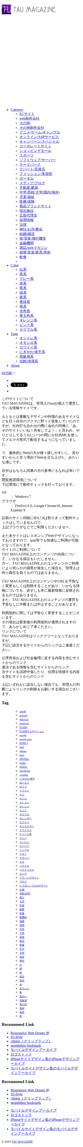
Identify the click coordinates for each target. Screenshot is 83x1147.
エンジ (23, 798)
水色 (21, 953)
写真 (21, 905)
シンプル (24, 850)
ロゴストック (21, 1054)
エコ (21, 794)
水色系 (24, 311)
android (23, 715)
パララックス (26, 870)
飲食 (23, 257)
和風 (21, 913)
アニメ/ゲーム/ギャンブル (39, 132)
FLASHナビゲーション (31, 731)
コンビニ (24, 842)
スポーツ (26, 155)
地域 (21, 925)
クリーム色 (25, 834)
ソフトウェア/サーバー (37, 160)
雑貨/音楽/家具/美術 (34, 252)
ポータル (26, 178)
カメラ (23, 810)
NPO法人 (24, 759)
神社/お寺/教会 (30, 229)
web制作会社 (29, 118)
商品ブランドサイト (35, 206)
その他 (24, 123)
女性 (21, 929)
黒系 (23, 274)
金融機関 (26, 243)
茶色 (21, 980)
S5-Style (17, 1037)
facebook (24, 723)
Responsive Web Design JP (30, 1033)
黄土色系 (26, 315)
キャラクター (26, 826)
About (15, 365)
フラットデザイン (29, 878)
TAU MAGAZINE (22, 1141)
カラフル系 (28, 329)
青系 (23, 288)
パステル (24, 866)
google (23, 735)
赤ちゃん (24, 988)
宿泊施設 (26, 211)
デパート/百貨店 (32, 169)
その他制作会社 (31, 127)
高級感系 (26, 356)
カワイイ (24, 822)
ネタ (21, 862)
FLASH (23, 727)
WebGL (23, 767)
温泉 (21, 957)
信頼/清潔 (24, 893)
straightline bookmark (26, 1045)
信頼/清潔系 (28, 361)
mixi (21, 755)
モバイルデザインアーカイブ (34, 1050)
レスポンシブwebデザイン (33, 885)
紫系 (23, 297)
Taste (14, 334)
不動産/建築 (28, 188)
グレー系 (26, 279)
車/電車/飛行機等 (32, 238)
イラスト (24, 791)
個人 (21, 897)
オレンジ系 (28, 320)
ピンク (23, 874)
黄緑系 (24, 302)
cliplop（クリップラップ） (31, 1041)
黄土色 (23, 1004)
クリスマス (25, 830)
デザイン (24, 858)
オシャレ (24, 802)
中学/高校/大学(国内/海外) (39, 192)
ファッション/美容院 (35, 174)
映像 (21, 945)
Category (17, 109)
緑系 (23, 292)
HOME (7, 373)
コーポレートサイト (35, 146)
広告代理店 (28, 215)
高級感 (23, 1000)
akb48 (22, 711)
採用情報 (26, 220)
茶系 (23, 306)
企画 (21, 889)
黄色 (21, 1012)
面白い (23, 996)
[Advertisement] (41, 62)
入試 (21, 901)
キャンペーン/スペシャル (39, 141)
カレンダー (25, 818)
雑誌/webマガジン (33, 248)
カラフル (24, 814)
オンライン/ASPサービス (39, 137)
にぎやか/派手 (27, 779)
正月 (21, 949)
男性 (21, 961)
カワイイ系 (28, 347)
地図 (21, 921)
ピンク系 (26, 325)
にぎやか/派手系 (32, 352)
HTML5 (23, 743)
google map (25, 739)
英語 (21, 977)
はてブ (23, 787)
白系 (23, 269)
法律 (23, 224)
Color (15, 265)
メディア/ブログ (32, 183)
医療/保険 (27, 201)
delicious (24, 719)
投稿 (21, 937)
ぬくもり (24, 783)
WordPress (24, 771)
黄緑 (21, 1008)
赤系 (23, 283)
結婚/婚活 (27, 234)
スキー (23, 854)
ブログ (23, 882)
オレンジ (24, 806)
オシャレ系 (28, 338)
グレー (23, 838)
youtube (23, 775)
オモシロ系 (28, 343)
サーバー (24, 846)
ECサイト (27, 114)
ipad (21, 747)
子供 (21, 933)
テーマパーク (30, 164)
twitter (22, 763)
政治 (21, 941)
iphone (23, 751)
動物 (21, 909)
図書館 (23, 917)
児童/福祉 (27, 197)
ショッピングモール (35, 151)
